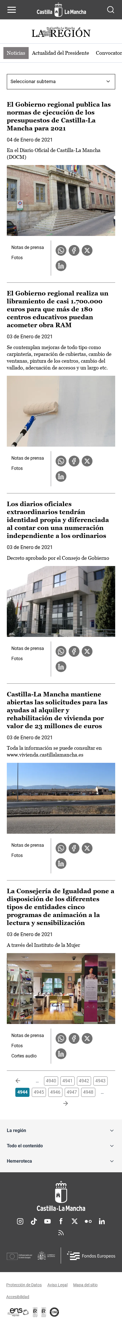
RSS (61, 1232)
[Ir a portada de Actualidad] (61, 32)
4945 (39, 1092)
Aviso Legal (57, 1285)
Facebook (61, 1221)
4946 (55, 1092)
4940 (51, 1081)
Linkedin (102, 1221)
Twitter (74, 1221)
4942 (84, 1081)
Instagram (20, 1221)
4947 (72, 1092)
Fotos (17, 257)
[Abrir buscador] (110, 9)
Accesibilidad (17, 1297)
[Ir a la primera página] (22, 1081)
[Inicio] (61, 1196)
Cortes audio (24, 1056)
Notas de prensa (27, 247)
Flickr (88, 1221)
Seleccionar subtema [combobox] (33, 81)
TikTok (34, 1221)
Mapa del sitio (85, 1285)
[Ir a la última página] (61, 1103)
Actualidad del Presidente (60, 53)
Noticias (16, 53)
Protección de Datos (24, 1285)
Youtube (47, 1221)
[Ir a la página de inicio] (61, 9)
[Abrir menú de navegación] (12, 10)
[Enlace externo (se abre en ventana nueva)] (44, 1312)
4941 (67, 1081)
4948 (88, 1092)
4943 (100, 1081)
